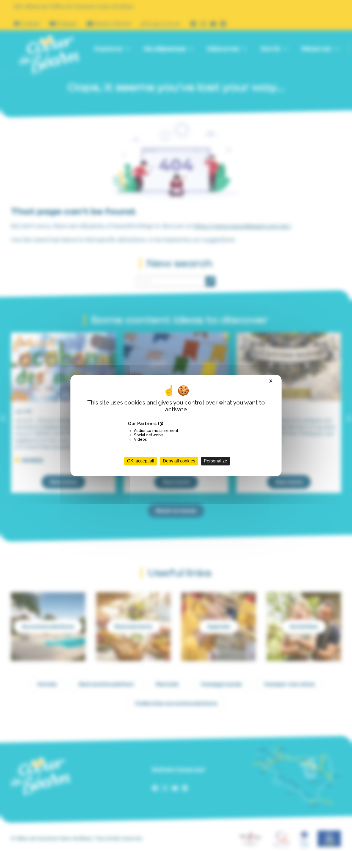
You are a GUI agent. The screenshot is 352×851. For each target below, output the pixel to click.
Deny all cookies (179, 461)
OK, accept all (140, 461)
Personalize (215, 461)
